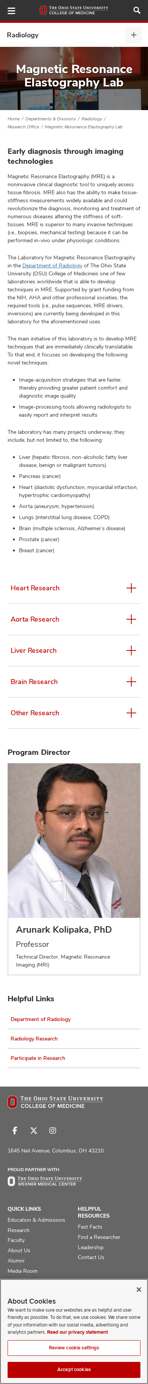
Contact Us (91, 1257)
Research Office (23, 127)
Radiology (22, 34)
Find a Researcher (99, 1237)
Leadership (91, 1247)
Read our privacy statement (77, 1332)
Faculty (16, 1240)
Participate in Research (38, 1058)
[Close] (139, 1289)
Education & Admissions (36, 1219)
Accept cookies (74, 1369)
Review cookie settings (74, 1348)
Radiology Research (34, 1038)
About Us (19, 1250)
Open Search (137, 10)
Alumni (16, 1260)
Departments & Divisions (50, 119)
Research (19, 1230)
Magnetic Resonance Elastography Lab (84, 127)
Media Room (23, 1270)
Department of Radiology (52, 265)
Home (14, 119)
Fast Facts (90, 1226)
